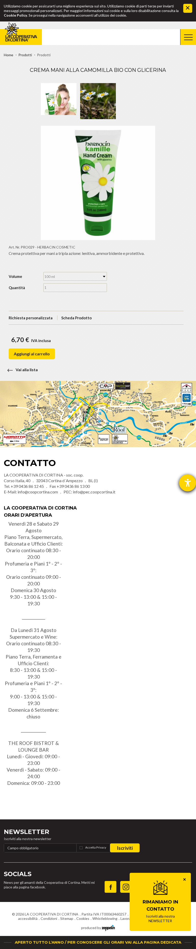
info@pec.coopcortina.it (94, 491)
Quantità (17, 287)
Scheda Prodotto (76, 317)
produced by (91, 927)
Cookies (82, 918)
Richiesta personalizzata (31, 317)
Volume (15, 276)
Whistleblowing (104, 918)
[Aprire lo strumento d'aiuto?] (187, 482)
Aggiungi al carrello (32, 353)
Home (8, 55)
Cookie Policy (15, 15)
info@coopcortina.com (38, 491)
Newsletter (26, 831)
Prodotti (25, 55)
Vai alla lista (27, 369)
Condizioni (49, 918)
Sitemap (66, 918)
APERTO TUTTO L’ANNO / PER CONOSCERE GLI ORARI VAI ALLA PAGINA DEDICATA (98, 942)
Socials (17, 874)
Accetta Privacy (95, 847)
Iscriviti (125, 848)
